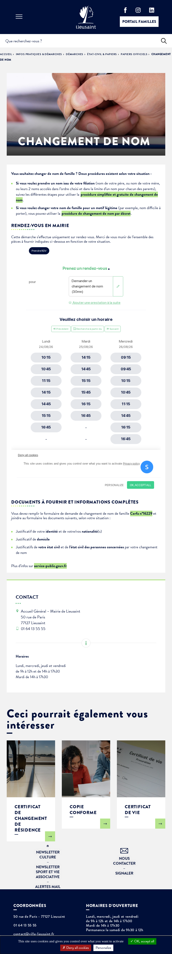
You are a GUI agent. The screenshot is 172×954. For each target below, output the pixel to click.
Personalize (103, 947)
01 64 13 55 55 (25, 925)
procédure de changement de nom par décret (96, 213)
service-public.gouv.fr (50, 566)
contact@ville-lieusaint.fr (33, 934)
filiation (89, 183)
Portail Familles (139, 21)
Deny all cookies (77, 947)
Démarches (74, 54)
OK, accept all (143, 941)
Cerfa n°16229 (141, 513)
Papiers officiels (134, 54)
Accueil (6, 54)
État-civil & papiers (102, 54)
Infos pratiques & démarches (39, 54)
